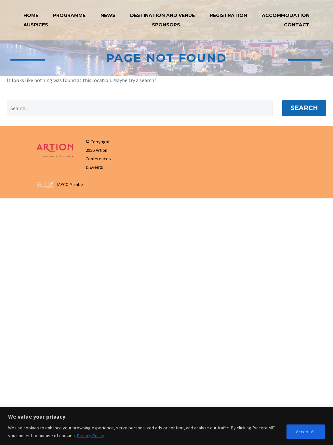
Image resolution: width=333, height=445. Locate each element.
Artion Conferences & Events (98, 158)
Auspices (35, 25)
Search (304, 108)
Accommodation (286, 15)
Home (30, 15)
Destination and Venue (162, 15)
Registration (228, 15)
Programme (69, 15)
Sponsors (166, 25)
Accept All (305, 432)
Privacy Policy (90, 435)
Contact (297, 25)
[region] (166, 426)
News (107, 15)
